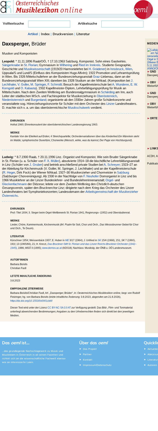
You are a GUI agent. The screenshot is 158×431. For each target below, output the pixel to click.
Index (45, 33)
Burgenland (38, 99)
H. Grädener (97, 69)
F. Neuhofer (91, 176)
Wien (128, 69)
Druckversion (63, 33)
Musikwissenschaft (37, 69)
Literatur (83, 33)
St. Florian (30, 65)
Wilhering (66, 65)
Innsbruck (117, 69)
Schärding (108, 92)
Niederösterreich (13, 99)
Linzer (110, 103)
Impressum (89, 365)
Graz (96, 76)
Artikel (33, 33)
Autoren (152, 365)
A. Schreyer (112, 164)
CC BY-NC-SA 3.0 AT (59, 307)
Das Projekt (90, 349)
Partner (87, 354)
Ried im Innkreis (89, 65)
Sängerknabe (11, 65)
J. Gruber (35, 164)
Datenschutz (104, 365)
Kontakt (87, 359)
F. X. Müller (51, 161)
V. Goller (23, 84)
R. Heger (9, 172)
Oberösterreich (107, 96)
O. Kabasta (28, 88)
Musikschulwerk (79, 107)
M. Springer (38, 84)
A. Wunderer (120, 84)
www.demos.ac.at (52, 247)
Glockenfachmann (14, 184)
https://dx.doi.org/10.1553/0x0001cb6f (31, 300)
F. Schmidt (55, 84)
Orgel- (110, 180)
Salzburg (123, 172)
